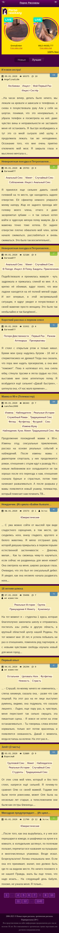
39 (54, 167)
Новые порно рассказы (26, 916)
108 (53, 75)
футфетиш (46, 676)
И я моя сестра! (11, 69)
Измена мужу (29, 426)
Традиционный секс (41, 417)
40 (54, 510)
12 (54, 818)
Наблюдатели (23, 412)
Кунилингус (44, 609)
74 (54, 594)
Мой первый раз (42, 86)
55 (54, 325)
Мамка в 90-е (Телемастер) (18, 396)
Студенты (17, 772)
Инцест (26, 86)
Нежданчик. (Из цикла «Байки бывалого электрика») (27, 504)
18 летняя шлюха (12, 588)
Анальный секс (14, 177)
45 (54, 665)
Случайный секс (44, 177)
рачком (51, 336)
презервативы (37, 340)
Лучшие (36, 60)
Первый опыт (10, 660)
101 (53, 752)
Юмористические (30, 517)
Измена (9, 412)
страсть (36, 680)
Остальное (13, 676)
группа (41, 604)
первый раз (38, 336)
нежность (24, 680)
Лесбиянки (14, 86)
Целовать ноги (30, 676)
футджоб (37, 421)
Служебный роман (17, 417)
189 (53, 402)
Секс (48, 421)
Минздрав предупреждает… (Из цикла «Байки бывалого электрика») (27, 813)
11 (18, 901)
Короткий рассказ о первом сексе (23, 320)
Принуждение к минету (22, 609)
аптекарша (21, 340)
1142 (39, 901)
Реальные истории (44, 412)
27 (54, 254)
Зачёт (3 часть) (11, 747)
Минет (28, 177)
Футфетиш (24, 421)
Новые (22, 60)
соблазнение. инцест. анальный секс (30, 182)
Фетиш (12, 421)
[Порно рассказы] (29, 3)
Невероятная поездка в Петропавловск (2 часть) (27, 161)
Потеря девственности (16, 336)
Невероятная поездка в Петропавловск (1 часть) (27, 248)
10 (51, 895)
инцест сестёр (30, 90)
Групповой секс (16, 763)
